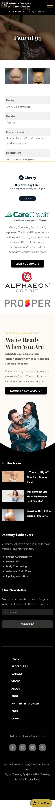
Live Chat (44, 803)
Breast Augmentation (19, 556)
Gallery (16, 673)
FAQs (14, 711)
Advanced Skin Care (18, 571)
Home (15, 658)
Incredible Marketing (39, 774)
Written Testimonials (25, 703)
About (15, 688)
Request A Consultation (26, 390)
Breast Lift (12, 561)
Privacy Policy (32, 779)
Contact (17, 718)
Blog (14, 696)
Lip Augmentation (17, 576)
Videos (15, 681)
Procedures (19, 666)
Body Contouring (16, 566)
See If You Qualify (27, 263)
